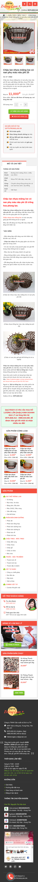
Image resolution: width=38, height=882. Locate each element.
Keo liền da (10, 575)
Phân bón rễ (11, 532)
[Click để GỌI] (10, 876)
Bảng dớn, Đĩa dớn (13, 505)
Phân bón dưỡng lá (13, 529)
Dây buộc (10, 578)
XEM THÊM (19, 693)
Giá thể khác (11, 514)
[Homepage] (10, 3)
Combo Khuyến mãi (13, 587)
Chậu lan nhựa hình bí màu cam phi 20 (26, 476)
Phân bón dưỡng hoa (14, 526)
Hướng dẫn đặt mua (13, 787)
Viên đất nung (11, 511)
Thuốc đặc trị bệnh (13, 566)
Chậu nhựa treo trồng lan (12, 217)
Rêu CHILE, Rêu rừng (14, 508)
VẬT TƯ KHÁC (11, 569)
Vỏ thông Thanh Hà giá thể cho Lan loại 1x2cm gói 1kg (27, 660)
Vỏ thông (10, 499)
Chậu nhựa (32, 15)
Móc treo (10, 553)
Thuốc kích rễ (11, 560)
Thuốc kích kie (12, 563)
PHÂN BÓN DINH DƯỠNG (15, 517)
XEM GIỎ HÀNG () (20, 116)
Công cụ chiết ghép (13, 572)
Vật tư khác (10, 581)
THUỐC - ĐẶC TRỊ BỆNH (14, 557)
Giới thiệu (9, 785)
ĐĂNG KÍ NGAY (13, 644)
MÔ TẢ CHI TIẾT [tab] (14, 164)
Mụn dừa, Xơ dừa (13, 502)
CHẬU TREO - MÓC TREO (17, 15)
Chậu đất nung (12, 542)
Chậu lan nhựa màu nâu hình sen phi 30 (10, 476)
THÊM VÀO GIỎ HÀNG (20, 111)
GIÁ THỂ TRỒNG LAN (13, 496)
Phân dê (9, 521)
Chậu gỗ (10, 547)
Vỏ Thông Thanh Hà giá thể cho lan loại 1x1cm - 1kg (27, 677)
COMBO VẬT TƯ (12, 584)
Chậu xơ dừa (11, 550)
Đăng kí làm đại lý (12, 793)
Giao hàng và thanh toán (14, 790)
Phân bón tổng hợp (13, 523)
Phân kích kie (11, 535)
